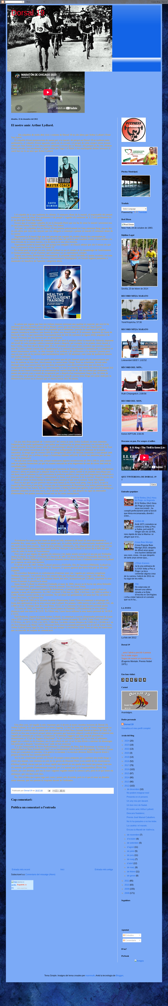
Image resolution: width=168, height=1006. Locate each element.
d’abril (130, 863)
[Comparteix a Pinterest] (63, 790)
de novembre (133, 835)
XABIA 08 (139, 521)
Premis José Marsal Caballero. (141, 817)
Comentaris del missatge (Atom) (40, 874)
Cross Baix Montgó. (144, 542)
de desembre (133, 789)
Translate (142, 212)
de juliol (131, 851)
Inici (62, 869)
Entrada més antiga (104, 869)
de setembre (133, 843)
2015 (127, 773)
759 (136, 584)
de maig (131, 859)
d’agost (130, 847)
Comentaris (130, 940)
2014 (127, 777)
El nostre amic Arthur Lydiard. (140, 809)
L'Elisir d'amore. (142, 563)
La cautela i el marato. (137, 825)
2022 (127, 749)
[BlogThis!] (56, 790)
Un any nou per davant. (137, 801)
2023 (127, 745)
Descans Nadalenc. (136, 813)
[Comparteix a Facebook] (61, 790)
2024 (127, 741)
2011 (127, 881)
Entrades (129, 935)
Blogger (119, 975)
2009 (127, 889)
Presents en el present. (137, 797)
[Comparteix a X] (58, 790)
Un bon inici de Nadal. (137, 805)
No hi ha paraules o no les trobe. (142, 821)
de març (131, 867)
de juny (130, 855)
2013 (127, 782)
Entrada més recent (21, 869)
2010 (127, 885)
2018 (127, 761)
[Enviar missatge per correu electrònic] (49, 790)
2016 (127, 769)
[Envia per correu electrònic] (53, 790)
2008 (127, 893)
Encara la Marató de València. (141, 830)
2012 (127, 786)
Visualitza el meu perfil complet (135, 728)
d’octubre (131, 839)
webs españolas (22, 888)
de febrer (131, 871)
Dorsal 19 (28, 12)
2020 (127, 753)
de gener (131, 876)
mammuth (90, 975)
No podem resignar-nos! (138, 793)
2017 (127, 765)
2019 (127, 757)
